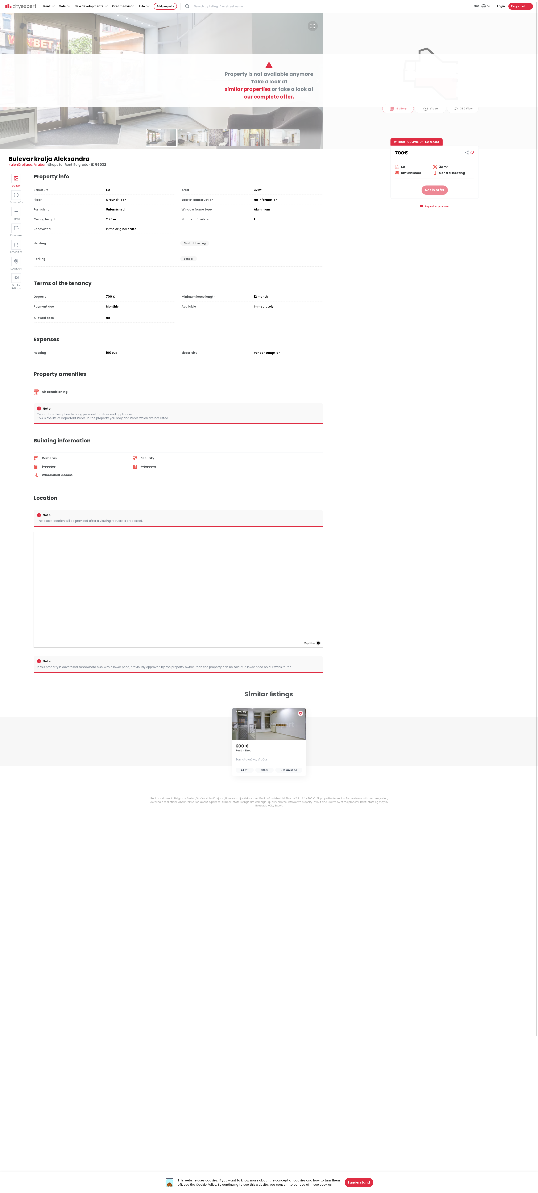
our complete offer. (269, 96)
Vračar (40, 164)
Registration (520, 6)
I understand (359, 1182)
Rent (46, 6)
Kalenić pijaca (20, 164)
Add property (165, 6)
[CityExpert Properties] (21, 6)
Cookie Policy (206, 1184)
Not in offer (434, 190)
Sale (62, 6)
